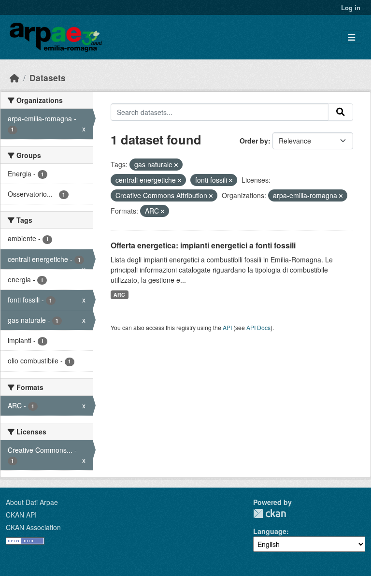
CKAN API (21, 514)
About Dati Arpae (32, 502)
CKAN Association (33, 527)
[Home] (14, 78)
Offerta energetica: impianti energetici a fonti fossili (203, 245)
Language (269, 531)
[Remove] (176, 165)
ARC (119, 294)
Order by (254, 140)
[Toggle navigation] (351, 37)
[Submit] (340, 112)
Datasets (47, 78)
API (227, 327)
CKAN (269, 513)
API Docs (258, 327)
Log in (350, 7)
